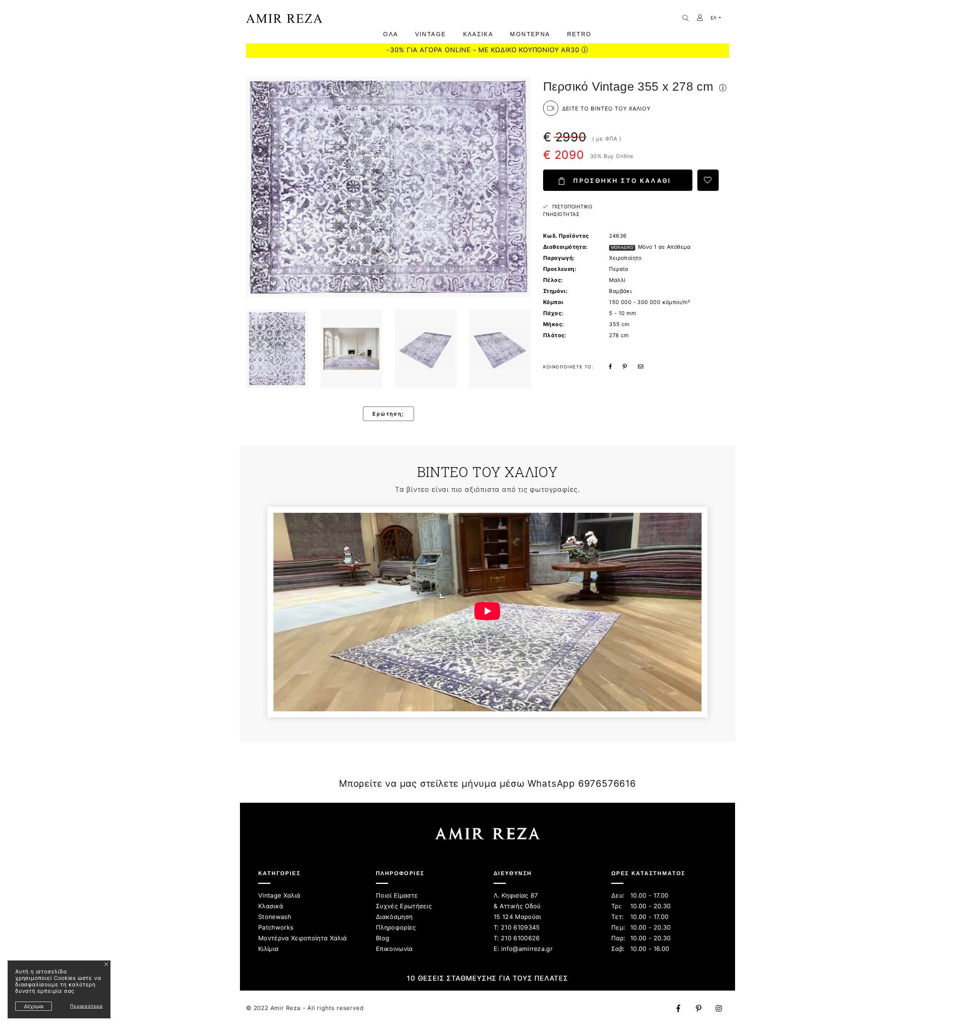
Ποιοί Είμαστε (397, 895)
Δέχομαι (33, 1006)
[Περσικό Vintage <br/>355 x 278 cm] (277, 348)
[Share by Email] (645, 366)
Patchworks (275, 927)
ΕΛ (714, 18)
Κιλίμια (268, 948)
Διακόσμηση (394, 916)
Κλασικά (270, 906)
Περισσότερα (86, 1006)
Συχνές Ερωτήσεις (404, 906)
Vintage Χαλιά (279, 895)
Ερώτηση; (388, 414)
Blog (382, 938)
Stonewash (274, 916)
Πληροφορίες (396, 927)
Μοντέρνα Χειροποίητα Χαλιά (302, 938)
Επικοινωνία (394, 948)
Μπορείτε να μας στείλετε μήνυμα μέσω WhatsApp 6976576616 (487, 783)
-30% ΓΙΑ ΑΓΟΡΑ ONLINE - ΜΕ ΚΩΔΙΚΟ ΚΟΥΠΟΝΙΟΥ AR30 (484, 50)
